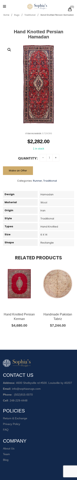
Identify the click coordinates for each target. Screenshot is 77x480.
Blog (5, 459)
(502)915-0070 (23, 394)
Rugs (17, 15)
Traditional (30, 15)
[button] (9, 49)
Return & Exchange (15, 418)
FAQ (5, 429)
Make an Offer (18, 170)
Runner (37, 181)
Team (6, 454)
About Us (8, 448)
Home (6, 15)
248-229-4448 (18, 400)
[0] (70, 9)
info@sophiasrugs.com (26, 388)
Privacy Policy (11, 424)
